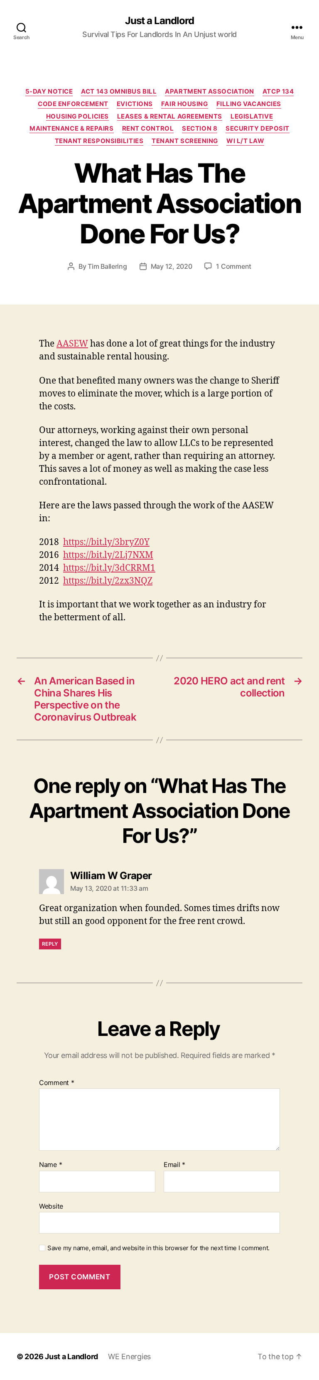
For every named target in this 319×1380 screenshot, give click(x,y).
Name (50, 1165)
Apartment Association (209, 91)
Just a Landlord (159, 21)
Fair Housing (184, 104)
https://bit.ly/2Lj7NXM (108, 555)
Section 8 (199, 128)
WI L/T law (245, 141)
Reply (50, 944)
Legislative (252, 116)
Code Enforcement (73, 104)
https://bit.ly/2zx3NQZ (107, 581)
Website (51, 1206)
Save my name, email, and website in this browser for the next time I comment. (158, 1248)
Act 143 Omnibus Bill (119, 91)
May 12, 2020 (171, 266)
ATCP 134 (278, 91)
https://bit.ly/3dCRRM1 (109, 568)
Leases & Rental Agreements (169, 116)
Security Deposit (258, 128)
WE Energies (129, 1356)
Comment (56, 1083)
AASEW (72, 343)
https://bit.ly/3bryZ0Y (106, 542)
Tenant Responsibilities (99, 141)
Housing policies (77, 116)
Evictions (135, 104)
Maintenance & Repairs (71, 128)
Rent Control (148, 128)
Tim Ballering (107, 266)
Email (174, 1165)
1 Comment (233, 266)
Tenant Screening (185, 141)
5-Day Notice (49, 91)
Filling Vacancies (248, 104)
